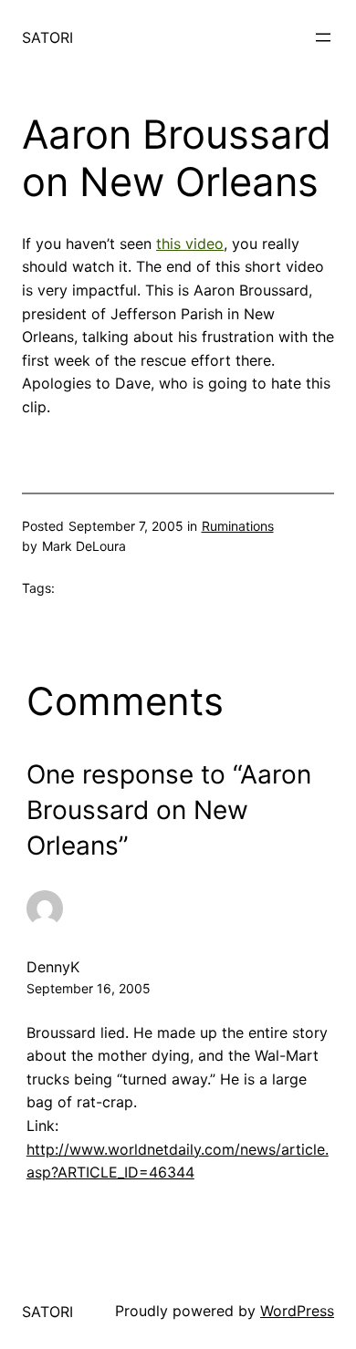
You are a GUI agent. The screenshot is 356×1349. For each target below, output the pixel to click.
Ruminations (238, 526)
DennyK (52, 967)
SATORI (47, 37)
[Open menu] (323, 37)
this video (190, 243)
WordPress (297, 1311)
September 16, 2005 (88, 988)
